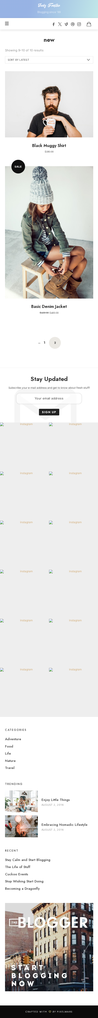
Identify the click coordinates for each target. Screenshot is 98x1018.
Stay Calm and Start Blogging (27, 859)
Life (8, 753)
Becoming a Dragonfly (22, 888)
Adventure (13, 739)
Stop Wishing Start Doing (24, 881)
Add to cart (49, 104)
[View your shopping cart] (89, 24)
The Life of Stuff (17, 866)
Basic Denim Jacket (49, 307)
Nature (10, 760)
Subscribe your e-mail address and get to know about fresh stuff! (49, 387)
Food (9, 746)
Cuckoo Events (16, 874)
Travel (10, 767)
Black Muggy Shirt (49, 146)
